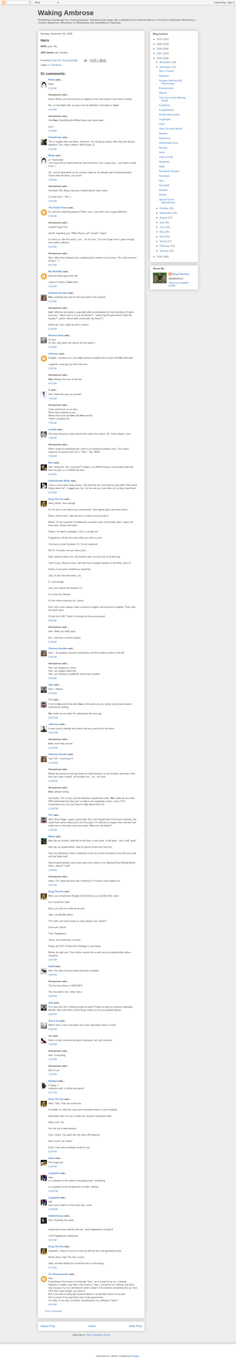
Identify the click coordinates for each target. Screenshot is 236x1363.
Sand (162, 152)
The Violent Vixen (57, 207)
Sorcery (163, 147)
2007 (160, 53)
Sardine (163, 133)
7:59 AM (52, 456)
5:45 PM (52, 1029)
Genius (163, 194)
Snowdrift (164, 185)
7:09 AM (52, 438)
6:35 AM (52, 368)
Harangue (164, 175)
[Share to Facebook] (101, 60)
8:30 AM (52, 620)
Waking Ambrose (66, 13)
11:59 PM (53, 1191)
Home (92, 1326)
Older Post (135, 1326)
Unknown (53, 353)
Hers (161, 180)
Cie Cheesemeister (58, 1274)
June (163, 227)
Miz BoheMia (55, 271)
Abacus (163, 92)
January (164, 250)
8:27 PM (52, 1092)
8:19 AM (52, 474)
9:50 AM (52, 678)
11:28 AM (53, 763)
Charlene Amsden (57, 293)
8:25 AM (52, 492)
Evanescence (166, 88)
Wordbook (56, 65)
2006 (160, 58)
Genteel (163, 190)
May (162, 231)
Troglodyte (165, 119)
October (164, 208)
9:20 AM (52, 642)
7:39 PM (52, 1074)
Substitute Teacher (169, 171)
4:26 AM (52, 180)
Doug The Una (56, 499)
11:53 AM (53, 781)
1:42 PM (52, 830)
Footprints (164, 105)
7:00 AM (52, 398)
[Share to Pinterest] (104, 60)
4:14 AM (52, 109)
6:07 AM (52, 265)
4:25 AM (52, 149)
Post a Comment (53, 1311)
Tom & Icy (53, 1021)
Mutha (51, 836)
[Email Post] (85, 60)
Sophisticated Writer (59, 480)
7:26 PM (52, 1044)
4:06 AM (52, 1240)
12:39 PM (53, 808)
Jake (50, 684)
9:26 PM (52, 1166)
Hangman (164, 161)
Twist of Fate (166, 157)
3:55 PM (52, 974)
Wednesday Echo (168, 142)
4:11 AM (52, 88)
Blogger (135, 1356)
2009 (160, 44)
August (164, 217)
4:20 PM (52, 996)
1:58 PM (52, 870)
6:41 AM (52, 383)
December (166, 62)
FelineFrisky (55, 137)
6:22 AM (52, 301)
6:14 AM (52, 286)
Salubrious (165, 138)
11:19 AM (53, 748)
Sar (50, 1036)
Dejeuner (164, 75)
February (165, 245)
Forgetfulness (166, 109)
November (166, 67)
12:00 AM (53, 1209)
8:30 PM (52, 1151)
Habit (162, 166)
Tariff (161, 124)
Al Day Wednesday (169, 114)
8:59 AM (52, 1304)
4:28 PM (52, 1014)
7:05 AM (52, 423)
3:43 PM (52, 959)
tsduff (51, 966)
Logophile (53, 1173)
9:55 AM (52, 693)
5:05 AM (52, 216)
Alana (51, 1158)
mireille (52, 429)
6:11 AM (52, 1267)
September (166, 213)
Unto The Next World (170, 128)
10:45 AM (53, 732)
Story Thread (166, 71)
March (163, 241)
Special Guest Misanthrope (167, 201)
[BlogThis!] (94, 60)
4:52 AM (52, 201)
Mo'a (50, 462)
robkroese (53, 724)
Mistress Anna (56, 335)
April (162, 236)
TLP (50, 699)
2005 (160, 256)
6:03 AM (52, 247)
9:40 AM (52, 657)
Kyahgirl (52, 1081)
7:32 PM (52, 1059)
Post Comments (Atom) (98, 1335)
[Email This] (91, 60)
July (162, 222)
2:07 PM (52, 885)
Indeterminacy (56, 1216)
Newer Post (48, 1326)
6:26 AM (52, 329)
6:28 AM (52, 347)
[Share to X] (98, 60)
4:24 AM (52, 130)
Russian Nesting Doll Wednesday (170, 82)
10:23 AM (53, 717)
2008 (160, 48)
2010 (160, 39)
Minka (51, 79)
